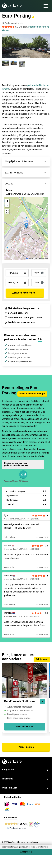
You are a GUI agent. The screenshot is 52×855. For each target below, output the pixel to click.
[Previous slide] (5, 44)
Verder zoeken (26, 747)
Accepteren (26, 852)
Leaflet (30, 259)
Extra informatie (14, 172)
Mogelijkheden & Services (19, 161)
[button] (26, 226)
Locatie (9, 183)
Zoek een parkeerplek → (25, 292)
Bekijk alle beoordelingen (32, 393)
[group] (5, 65)
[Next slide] (47, 44)
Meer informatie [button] (42, 847)
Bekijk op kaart (15, 206)
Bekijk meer (42, 659)
